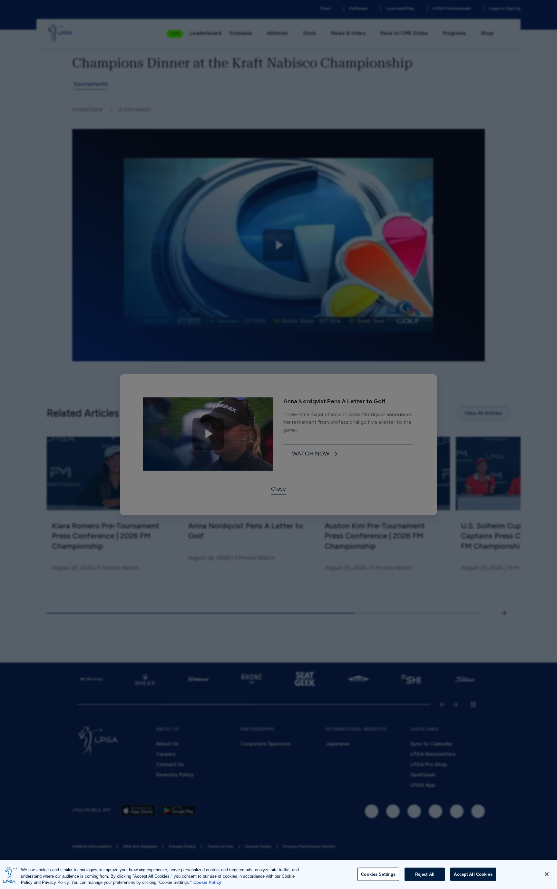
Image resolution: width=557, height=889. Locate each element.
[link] (315, 454)
